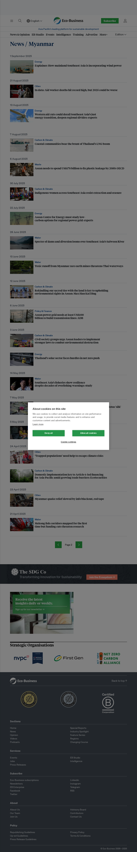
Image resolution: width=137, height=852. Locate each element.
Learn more (38, 424)
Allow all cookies (88, 433)
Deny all (49, 433)
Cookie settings (68, 442)
